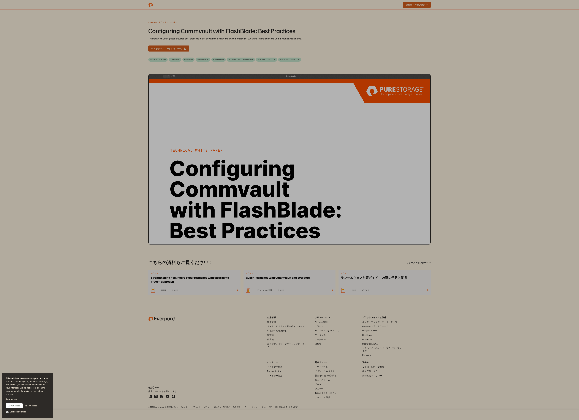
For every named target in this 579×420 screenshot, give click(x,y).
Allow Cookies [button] (14, 406)
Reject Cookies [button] (31, 406)
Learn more (11, 399)
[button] (16, 411)
